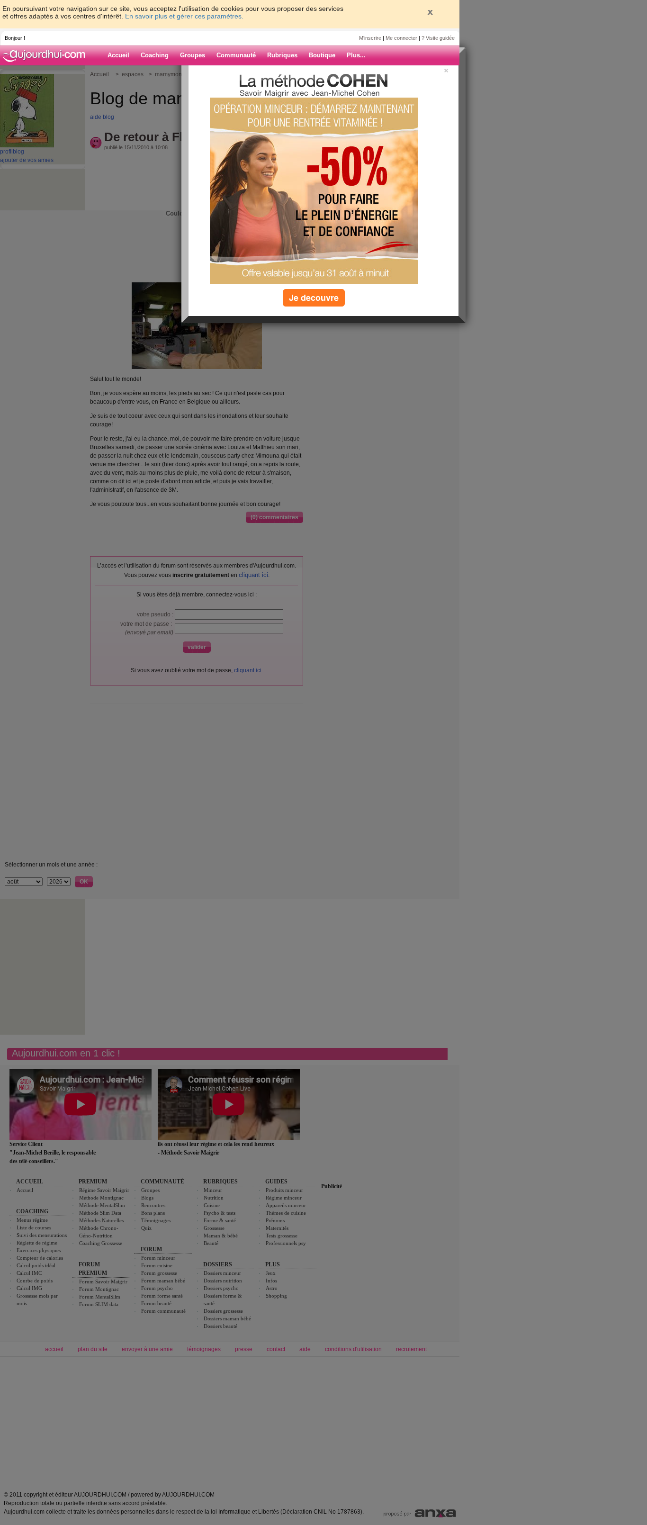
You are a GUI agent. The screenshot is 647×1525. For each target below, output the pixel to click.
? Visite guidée (438, 38)
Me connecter (401, 38)
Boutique (322, 55)
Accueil (118, 55)
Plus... (356, 55)
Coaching (155, 55)
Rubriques (282, 55)
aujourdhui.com (47, 55)
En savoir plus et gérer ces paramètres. (184, 16)
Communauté (236, 55)
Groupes (192, 55)
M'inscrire (370, 38)
